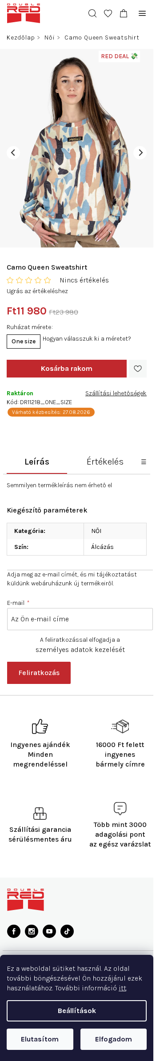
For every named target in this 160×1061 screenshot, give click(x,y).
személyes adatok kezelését (80, 649)
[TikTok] (67, 931)
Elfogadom (113, 1039)
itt (122, 988)
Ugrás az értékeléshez (37, 291)
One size (24, 341)
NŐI (96, 531)
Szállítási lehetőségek (116, 393)
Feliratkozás (39, 672)
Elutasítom (40, 1039)
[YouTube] (49, 931)
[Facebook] (13, 931)
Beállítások (77, 1010)
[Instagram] (31, 931)
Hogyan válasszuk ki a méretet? (87, 338)
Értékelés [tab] (105, 462)
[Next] (140, 152)
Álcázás (102, 547)
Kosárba (67, 369)
